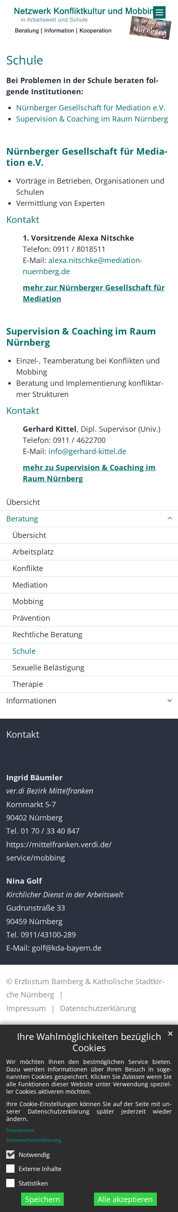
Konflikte (27, 568)
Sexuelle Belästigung (48, 667)
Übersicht (23, 502)
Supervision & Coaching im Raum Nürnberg (92, 119)
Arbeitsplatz (32, 552)
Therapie (27, 684)
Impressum (20, 1129)
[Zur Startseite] (89, 21)
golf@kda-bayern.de (66, 948)
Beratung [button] (22, 519)
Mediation (30, 585)
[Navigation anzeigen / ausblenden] (159, 12)
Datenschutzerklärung (33, 1139)
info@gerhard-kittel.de (87, 451)
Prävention (31, 618)
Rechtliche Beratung (47, 634)
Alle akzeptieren (125, 1199)
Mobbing (27, 601)
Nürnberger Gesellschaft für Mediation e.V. (91, 107)
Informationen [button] (31, 700)
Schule (24, 60)
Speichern (42, 1199)
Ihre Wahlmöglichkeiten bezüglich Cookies (89, 1042)
